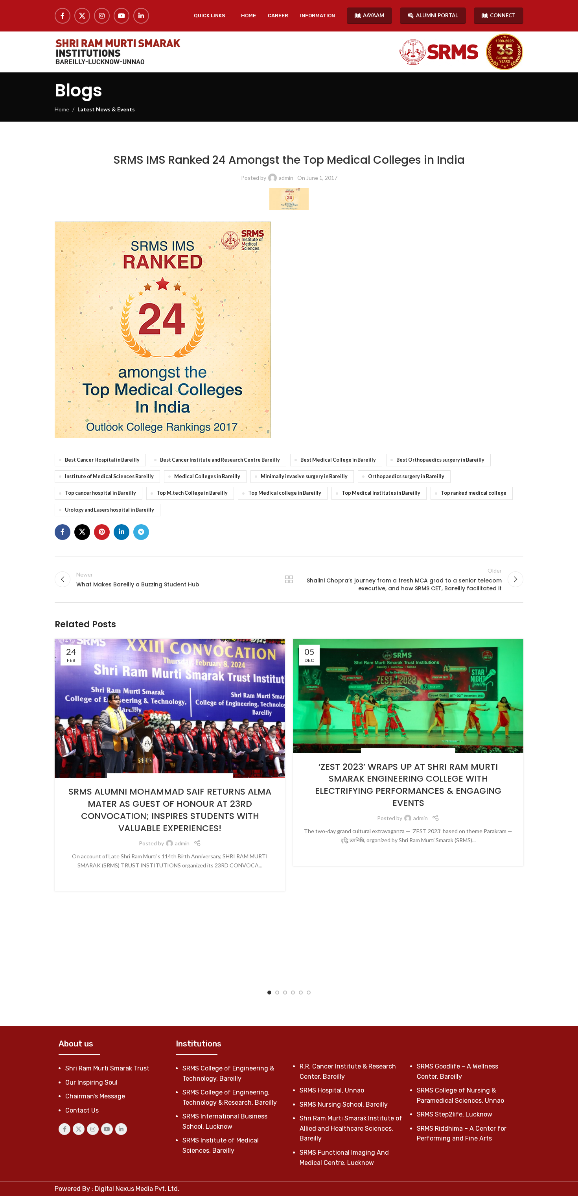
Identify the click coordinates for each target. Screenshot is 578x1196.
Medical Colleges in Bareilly (207, 476)
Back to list (289, 579)
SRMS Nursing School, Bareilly (344, 1104)
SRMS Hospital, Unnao (332, 1090)
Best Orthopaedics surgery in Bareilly (440, 460)
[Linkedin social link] (141, 16)
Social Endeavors (132, 777)
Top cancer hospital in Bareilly (100, 493)
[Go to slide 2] (277, 993)
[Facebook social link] (62, 16)
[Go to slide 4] (293, 993)
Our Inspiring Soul (91, 1082)
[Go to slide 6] (309, 993)
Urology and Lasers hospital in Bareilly (109, 510)
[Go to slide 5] (301, 993)
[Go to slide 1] (269, 993)
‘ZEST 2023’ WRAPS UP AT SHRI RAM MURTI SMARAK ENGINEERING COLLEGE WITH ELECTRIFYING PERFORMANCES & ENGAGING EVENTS (408, 785)
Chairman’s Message (95, 1096)
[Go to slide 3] (285, 993)
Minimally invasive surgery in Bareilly (304, 476)
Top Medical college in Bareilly (284, 493)
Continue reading (170, 877)
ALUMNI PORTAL (437, 15)
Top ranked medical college (473, 493)
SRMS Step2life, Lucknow (454, 1114)
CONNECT (502, 15)
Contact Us (82, 1110)
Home (62, 109)
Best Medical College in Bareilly (338, 460)
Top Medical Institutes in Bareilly (381, 493)
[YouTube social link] (121, 16)
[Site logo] (117, 51)
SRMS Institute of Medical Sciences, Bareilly (315, 141)
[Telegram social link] (141, 532)
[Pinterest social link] (102, 532)
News (371, 752)
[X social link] (82, 16)
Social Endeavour (178, 777)
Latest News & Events (106, 109)
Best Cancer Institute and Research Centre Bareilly (220, 460)
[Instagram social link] (102, 16)
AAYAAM (373, 15)
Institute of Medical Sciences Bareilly (109, 476)
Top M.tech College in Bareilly (192, 493)
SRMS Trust (215, 777)
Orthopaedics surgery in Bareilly (406, 476)
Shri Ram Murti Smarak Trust (107, 1068)
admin (286, 177)
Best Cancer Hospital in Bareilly (102, 460)
